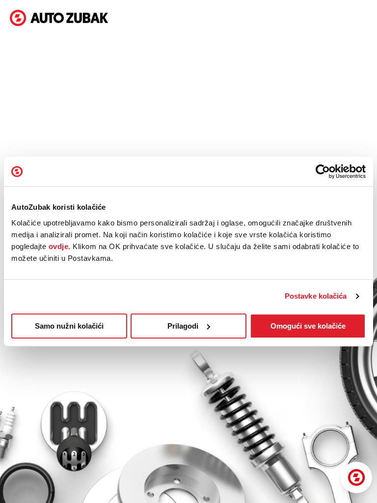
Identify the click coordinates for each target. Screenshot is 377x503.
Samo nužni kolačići (69, 326)
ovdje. (60, 246)
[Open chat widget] (356, 477)
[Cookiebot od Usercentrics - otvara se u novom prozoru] (323, 171)
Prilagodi (182, 326)
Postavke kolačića (316, 296)
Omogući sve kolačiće (308, 326)
